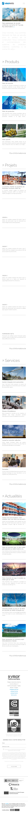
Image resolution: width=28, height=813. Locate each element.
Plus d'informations (16, 153)
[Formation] (14, 460)
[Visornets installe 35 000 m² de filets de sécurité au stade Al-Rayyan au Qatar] (14, 600)
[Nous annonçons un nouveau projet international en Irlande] (14, 630)
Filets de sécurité (7, 83)
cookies (7, 803)
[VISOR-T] (14, 237)
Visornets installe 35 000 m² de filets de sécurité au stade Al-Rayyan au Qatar (13, 610)
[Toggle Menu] (24, 3)
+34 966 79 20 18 (14, 691)
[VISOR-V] (14, 296)
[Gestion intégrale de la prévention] (14, 373)
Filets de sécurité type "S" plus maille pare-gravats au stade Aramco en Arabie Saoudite (13, 549)
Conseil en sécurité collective (11, 440)
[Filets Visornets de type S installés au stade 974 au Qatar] (14, 569)
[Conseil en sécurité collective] (14, 431)
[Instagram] (11, 800)
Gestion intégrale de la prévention (12, 382)
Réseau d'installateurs (9, 411)
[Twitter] (14, 800)
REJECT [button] (12, 809)
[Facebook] (13, 800)
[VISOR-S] (14, 208)
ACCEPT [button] (17, 809)
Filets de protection (8, 111)
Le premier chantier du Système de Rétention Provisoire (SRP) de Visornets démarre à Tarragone (13, 188)
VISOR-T (4, 246)
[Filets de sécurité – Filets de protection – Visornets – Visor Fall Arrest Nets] (8, 3)
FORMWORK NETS (8, 333)
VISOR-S (4, 217)
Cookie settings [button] (5, 809)
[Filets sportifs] (14, 130)
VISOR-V (4, 304)
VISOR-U (4, 275)
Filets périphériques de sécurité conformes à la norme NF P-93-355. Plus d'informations (12, 25)
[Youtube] (16, 800)
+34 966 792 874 (14, 693)
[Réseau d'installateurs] (14, 402)
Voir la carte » (14, 695)
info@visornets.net (14, 689)
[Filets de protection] (14, 102)
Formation (5, 469)
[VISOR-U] (14, 267)
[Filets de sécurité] (14, 74)
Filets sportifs (6, 139)
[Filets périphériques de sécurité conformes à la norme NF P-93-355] (14, 16)
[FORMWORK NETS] (14, 325)
